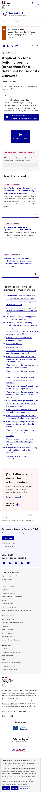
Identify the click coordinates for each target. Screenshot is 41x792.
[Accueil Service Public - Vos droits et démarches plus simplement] (16, 16)
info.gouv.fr (23, 711)
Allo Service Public (7, 637)
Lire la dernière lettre (8, 543)
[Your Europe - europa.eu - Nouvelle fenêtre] (20, 727)
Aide (3, 659)
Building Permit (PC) (14, 343)
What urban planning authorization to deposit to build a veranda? (22, 372)
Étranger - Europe (7, 604)
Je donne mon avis (13, 497)
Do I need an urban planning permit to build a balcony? (21, 303)
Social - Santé (6, 583)
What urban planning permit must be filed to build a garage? (21, 410)
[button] (16, 46)
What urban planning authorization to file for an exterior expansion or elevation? (22, 380)
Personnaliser (24, 788)
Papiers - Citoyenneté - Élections (12, 576)
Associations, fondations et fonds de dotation (16, 611)
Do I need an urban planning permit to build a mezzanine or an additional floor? (21, 310)
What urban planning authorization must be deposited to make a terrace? (22, 416)
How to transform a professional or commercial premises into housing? (20, 297)
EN (35, 45)
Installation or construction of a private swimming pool (19, 338)
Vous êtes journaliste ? (9, 666)
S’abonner (7, 538)
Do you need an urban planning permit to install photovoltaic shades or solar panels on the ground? (21, 325)
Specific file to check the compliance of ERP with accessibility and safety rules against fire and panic (20, 190)
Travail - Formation (8, 586)
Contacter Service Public (9, 670)
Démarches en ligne (8, 619)
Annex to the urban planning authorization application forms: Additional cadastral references (18, 261)
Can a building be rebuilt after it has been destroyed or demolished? (21, 351)
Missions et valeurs (7, 656)
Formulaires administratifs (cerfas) (12, 623)
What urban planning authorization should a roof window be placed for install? (21, 424)
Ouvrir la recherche (32, 3)
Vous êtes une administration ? (11, 663)
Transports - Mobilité (8, 593)
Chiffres (4, 649)
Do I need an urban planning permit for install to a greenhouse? (21, 317)
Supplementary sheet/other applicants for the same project (17, 228)
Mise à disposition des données (11, 652)
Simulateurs (5, 626)
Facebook (4, 563)
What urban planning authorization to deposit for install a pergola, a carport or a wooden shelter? (22, 403)
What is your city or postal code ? (17, 159)
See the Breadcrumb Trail (10, 22)
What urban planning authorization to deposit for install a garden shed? (22, 387)
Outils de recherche (8, 633)
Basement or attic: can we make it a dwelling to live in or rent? (21, 457)
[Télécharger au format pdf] (4, 46)
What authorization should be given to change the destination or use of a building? (21, 433)
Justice (4, 600)
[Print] (8, 46)
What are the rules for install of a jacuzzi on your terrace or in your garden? (19, 441)
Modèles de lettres (7, 630)
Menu (38, 4)
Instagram (22, 563)
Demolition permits (14, 347)
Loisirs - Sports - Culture (9, 607)
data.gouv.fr (6, 716)
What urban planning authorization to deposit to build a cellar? (22, 366)
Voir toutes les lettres (8, 546)
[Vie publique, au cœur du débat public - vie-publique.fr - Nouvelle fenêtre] (20, 740)
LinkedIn (16, 563)
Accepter (6, 788)
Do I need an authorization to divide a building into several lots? (22, 332)
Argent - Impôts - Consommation (12, 597)
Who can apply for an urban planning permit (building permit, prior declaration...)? (21, 450)
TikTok (10, 563)
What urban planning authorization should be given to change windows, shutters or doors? (21, 359)
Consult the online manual (15, 176)
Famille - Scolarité (7, 579)
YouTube (28, 563)
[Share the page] (12, 46)
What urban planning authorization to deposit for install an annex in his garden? (22, 394)
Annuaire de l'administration (11, 640)
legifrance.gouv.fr (8, 711)
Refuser (14, 788)
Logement (5, 590)
